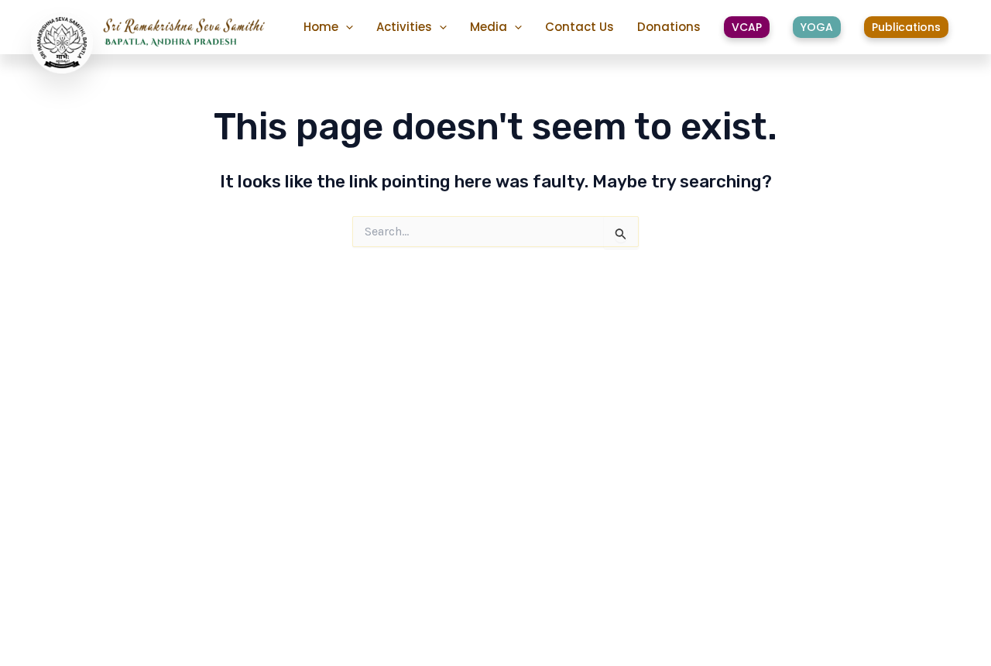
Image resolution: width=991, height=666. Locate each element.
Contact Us (579, 27)
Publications (906, 27)
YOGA (817, 27)
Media (488, 27)
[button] (345, 27)
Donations (669, 27)
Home (320, 27)
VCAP (747, 27)
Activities (404, 27)
